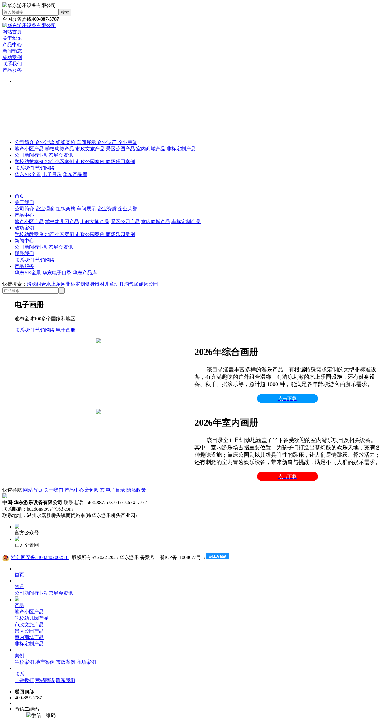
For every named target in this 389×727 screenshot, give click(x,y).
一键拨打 (24, 680)
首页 (19, 195)
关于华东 (12, 38)
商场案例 (86, 662)
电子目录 (52, 174)
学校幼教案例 (30, 161)
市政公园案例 (90, 161)
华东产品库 (75, 174)
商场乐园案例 (120, 161)
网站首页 (12, 31)
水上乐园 (56, 283)
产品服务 (12, 70)
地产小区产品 (29, 148)
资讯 (19, 586)
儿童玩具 (114, 283)
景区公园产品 (120, 148)
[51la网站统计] (217, 557)
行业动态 (43, 155)
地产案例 (45, 662)
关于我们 (24, 202)
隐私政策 (136, 490)
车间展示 (87, 142)
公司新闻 (24, 155)
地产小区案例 (60, 161)
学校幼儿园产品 (62, 221)
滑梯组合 (36, 283)
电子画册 (65, 329)
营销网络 (45, 167)
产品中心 (12, 44)
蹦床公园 (148, 283)
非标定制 (75, 283)
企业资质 (107, 208)
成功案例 (12, 57)
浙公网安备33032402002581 (40, 557)
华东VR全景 (28, 174)
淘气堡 (131, 283)
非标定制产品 (181, 148)
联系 (19, 673)
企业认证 (107, 142)
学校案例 (25, 662)
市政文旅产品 (90, 148)
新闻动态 (12, 51)
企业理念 (45, 142)
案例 (19, 655)
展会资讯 (63, 155)
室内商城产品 (150, 148)
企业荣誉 (127, 142)
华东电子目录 (56, 272)
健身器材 (95, 283)
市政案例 (66, 662)
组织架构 (66, 142)
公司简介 (25, 142)
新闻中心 (24, 240)
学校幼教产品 (59, 148)
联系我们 (12, 63)
